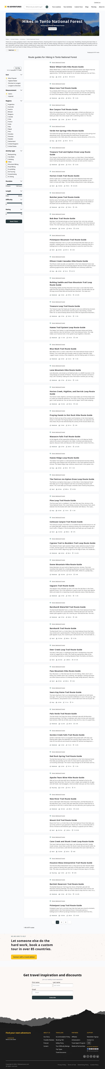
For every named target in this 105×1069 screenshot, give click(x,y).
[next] (82, 29)
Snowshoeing (12, 174)
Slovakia (10, 134)
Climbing (11, 159)
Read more (11, 50)
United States (15, 39)
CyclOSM (20, 70)
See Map (17, 68)
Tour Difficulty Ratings (63, 1046)
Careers (46, 1046)
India (9, 124)
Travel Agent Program (78, 1043)
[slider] (6, 184)
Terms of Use (72, 1065)
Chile (9, 119)
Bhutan (10, 112)
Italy (9, 126)
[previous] (23, 29)
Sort (7, 75)
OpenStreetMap (13, 70)
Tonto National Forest (33, 39)
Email (34, 989)
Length (8, 191)
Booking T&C (60, 1040)
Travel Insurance (61, 1052)
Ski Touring (11, 172)
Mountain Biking (13, 164)
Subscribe (52, 997)
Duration (9, 181)
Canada (10, 117)
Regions (9, 101)
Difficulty (9, 200)
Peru (9, 131)
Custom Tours (79, 7)
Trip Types (59, 1049)
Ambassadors (76, 1040)
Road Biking (12, 167)
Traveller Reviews (49, 1040)
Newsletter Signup (92, 1037)
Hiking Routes (52, 28)
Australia (11, 107)
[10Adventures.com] (13, 7)
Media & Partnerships (78, 1046)
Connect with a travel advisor (24, 957)
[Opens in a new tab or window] (84, 1056)
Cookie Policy (94, 1065)
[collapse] (21, 74)
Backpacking (12, 154)
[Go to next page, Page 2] (69, 922)
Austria (10, 109)
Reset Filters (14, 221)
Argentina (11, 104)
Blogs (87, 7)
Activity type (10, 151)
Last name (56, 982)
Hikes (7, 39)
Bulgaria (10, 114)
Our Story (47, 1037)
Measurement (11, 90)
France (10, 121)
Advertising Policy (83, 1065)
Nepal (10, 129)
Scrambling (11, 169)
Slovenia (10, 136)
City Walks (11, 157)
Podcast (46, 1043)
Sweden (10, 139)
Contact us (97, 2)
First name (35, 982)
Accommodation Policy (63, 1037)
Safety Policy (60, 1043)
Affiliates (74, 1037)
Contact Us (90, 1040)
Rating (8, 209)
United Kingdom (13, 144)
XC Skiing (11, 176)
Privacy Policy (62, 1065)
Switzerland (11, 141)
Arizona (22, 39)
